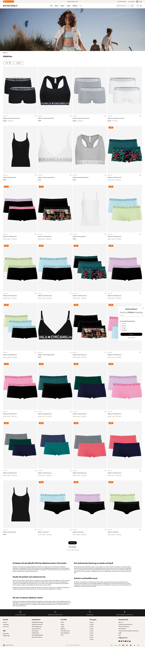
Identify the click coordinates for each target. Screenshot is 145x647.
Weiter (131, 334)
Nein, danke (131, 337)
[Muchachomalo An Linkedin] (130, 641)
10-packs (92, 624)
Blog (120, 635)
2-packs (91, 639)
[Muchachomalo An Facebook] (119, 641)
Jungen (68, 5)
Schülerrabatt (35, 630)
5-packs (91, 633)
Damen (62, 5)
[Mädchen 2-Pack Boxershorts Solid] (20, 90)
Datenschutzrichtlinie (37, 637)
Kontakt (5, 622)
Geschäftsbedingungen (37, 635)
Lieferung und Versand (37, 624)
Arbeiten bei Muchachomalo (125, 624)
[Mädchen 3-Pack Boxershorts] (90, 268)
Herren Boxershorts (65, 630)
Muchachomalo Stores (124, 626)
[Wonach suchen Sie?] (132, 6)
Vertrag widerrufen (36, 628)
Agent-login (6, 633)
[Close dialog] (143, 308)
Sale (81, 5)
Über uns (121, 622)
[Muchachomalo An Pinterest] (121, 641)
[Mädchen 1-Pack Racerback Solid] (55, 90)
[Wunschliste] (137, 5)
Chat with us (6, 626)
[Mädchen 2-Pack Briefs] (55, 504)
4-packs (91, 635)
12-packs (92, 622)
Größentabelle (35, 633)
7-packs (91, 628)
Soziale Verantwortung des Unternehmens (129, 630)
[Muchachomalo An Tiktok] (128, 641)
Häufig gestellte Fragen (37, 622)
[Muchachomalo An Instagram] (123, 641)
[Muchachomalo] (10, 5)
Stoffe (120, 633)
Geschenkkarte (122, 628)
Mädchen (75, 5)
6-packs (91, 630)
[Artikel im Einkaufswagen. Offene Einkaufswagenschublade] (141, 5)
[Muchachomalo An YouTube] (125, 641)
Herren (56, 5)
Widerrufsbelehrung (36, 626)
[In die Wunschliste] (35, 116)
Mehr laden (72, 542)
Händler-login (6, 635)
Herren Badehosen (65, 633)
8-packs (91, 626)
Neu (51, 5)
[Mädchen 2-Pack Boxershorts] (125, 149)
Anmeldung (5, 624)
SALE (62, 635)
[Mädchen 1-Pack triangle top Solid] (55, 149)
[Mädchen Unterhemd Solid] (20, 149)
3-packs (91, 637)
